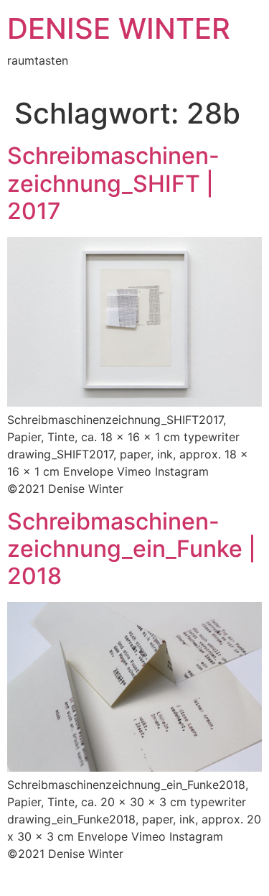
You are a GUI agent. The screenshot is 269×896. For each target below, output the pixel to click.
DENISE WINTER (118, 28)
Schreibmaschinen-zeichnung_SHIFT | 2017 (113, 183)
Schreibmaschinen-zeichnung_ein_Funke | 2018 (131, 549)
